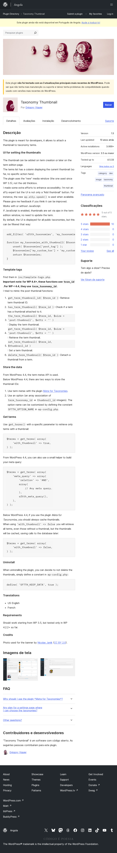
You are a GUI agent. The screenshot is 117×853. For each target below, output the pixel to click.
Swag (93, 790)
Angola (14, 830)
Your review (87, 250)
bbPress (9, 811)
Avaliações (29, 120)
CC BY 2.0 (60, 642)
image (98, 179)
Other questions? (12, 720)
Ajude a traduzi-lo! (91, 22)
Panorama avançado (92, 194)
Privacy (7, 790)
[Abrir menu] (112, 4)
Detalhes (11, 120)
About (6, 774)
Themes (36, 779)
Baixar (108, 104)
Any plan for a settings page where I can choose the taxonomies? (22, 709)
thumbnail (108, 186)
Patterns (36, 790)
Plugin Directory (11, 14)
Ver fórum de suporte (93, 279)
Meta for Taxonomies (55, 390)
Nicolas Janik (44, 642)
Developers (66, 785)
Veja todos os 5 (106, 166)
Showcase (37, 774)
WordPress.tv (69, 790)
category (103, 173)
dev (111, 173)
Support (64, 779)
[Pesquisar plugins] (35, 33)
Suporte (109, 120)
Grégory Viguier (34, 107)
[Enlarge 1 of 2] (33, 662)
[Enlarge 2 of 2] (71, 662)
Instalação (48, 120)
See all (110, 250)
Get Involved (96, 774)
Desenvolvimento (71, 120)
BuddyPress (11, 816)
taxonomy (108, 179)
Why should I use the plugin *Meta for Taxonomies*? (33, 699)
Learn (63, 774)
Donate (94, 785)
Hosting (7, 785)
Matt (7, 805)
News (6, 779)
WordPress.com (13, 800)
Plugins (35, 785)
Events (92, 779)
